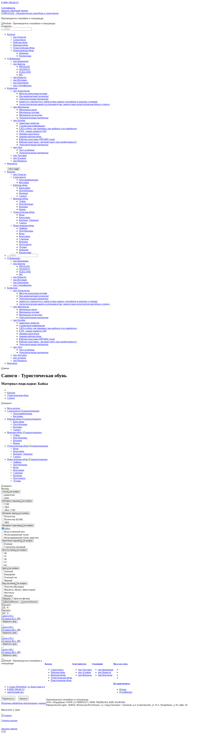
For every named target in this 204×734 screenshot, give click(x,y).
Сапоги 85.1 (7, 638)
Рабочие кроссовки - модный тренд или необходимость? (48, 142)
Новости (19, 77)
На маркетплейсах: (121, 683)
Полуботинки (26, 190)
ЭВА (6, 507)
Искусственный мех (14, 531)
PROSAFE (24, 66)
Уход (17, 147)
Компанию (21, 61)
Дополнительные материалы (33, 99)
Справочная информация (32, 126)
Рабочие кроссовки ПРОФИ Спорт (37, 139)
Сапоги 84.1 (7, 627)
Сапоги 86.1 (7, 649)
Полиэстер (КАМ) (13, 519)
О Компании (13, 58)
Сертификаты (8, 8)
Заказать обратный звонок (14, 10)
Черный (8, 580)
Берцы (22, 209)
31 (5, 556)
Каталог (11, 34)
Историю (20, 80)
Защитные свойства (29, 123)
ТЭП (6, 504)
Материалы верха (28, 109)
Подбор (19, 120)
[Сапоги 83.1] (11, 618)
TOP (3, 731)
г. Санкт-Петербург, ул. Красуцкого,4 (26, 686)
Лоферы (23, 228)
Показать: (6, 604)
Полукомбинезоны (28, 179)
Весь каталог (13, 408)
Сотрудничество (79, 664)
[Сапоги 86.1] (11, 652)
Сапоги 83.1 (7, 616)
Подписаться (8, 699)
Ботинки (23, 193)
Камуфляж (9, 574)
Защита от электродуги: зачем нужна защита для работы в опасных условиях (58, 101)
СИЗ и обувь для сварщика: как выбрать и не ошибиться (48, 128)
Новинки (24, 53)
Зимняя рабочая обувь (30, 136)
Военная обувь (20, 45)
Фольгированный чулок (16, 534)
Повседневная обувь (23, 50)
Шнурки (8, 595)
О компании (97, 664)
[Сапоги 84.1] (11, 629)
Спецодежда (19, 39)
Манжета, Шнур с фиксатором (19, 589)
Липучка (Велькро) (14, 586)
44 (5, 565)
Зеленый (8, 571)
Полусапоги (25, 244)
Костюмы (24, 182)
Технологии (21, 91)
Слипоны (24, 239)
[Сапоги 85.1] (11, 641)
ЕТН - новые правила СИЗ (32, 131)
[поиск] (2, 29)
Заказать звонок (9, 728)
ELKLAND (25, 72)
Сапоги (23, 196)
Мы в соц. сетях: (120, 664)
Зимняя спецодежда (29, 134)
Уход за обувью (26, 150)
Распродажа (25, 56)
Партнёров (21, 82)
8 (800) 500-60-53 (10, 2)
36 (5, 559)
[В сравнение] (2, 625)
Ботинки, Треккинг (29, 220)
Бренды (19, 64)
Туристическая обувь (23, 47)
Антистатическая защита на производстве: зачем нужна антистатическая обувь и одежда (64, 104)
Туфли (22, 201)
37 (5, 562)
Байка (7, 528)
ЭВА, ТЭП (9, 510)
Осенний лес (10, 577)
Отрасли (19, 37)
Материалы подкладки (30, 115)
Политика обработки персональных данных (23, 703)
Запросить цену (9, 621)
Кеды (21, 214)
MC (21, 74)
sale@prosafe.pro (15, 5)
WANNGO (24, 69)
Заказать (23, 699)
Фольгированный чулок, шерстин (21, 537)
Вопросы (20, 161)
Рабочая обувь (20, 42)
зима (6, 498)
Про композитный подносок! (34, 96)
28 (5, 553)
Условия (19, 158)
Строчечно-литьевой (14, 547)
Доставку (20, 155)
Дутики (23, 247)
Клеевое (8, 544)
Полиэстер (9, 516)
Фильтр (14, 602)
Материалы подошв (29, 112)
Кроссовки (24, 188)
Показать (6, 599)
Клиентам (12, 88)
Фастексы (9, 592)
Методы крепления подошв (33, 93)
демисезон (9, 495)
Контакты (12, 163)
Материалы (21, 107)
